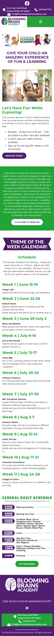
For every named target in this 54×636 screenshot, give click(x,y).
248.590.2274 (45, 9)
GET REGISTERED (27, 564)
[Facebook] (27, 608)
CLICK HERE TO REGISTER (27, 222)
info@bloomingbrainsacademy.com (29, 14)
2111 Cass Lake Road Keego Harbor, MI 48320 (18, 9)
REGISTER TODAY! (14, 155)
